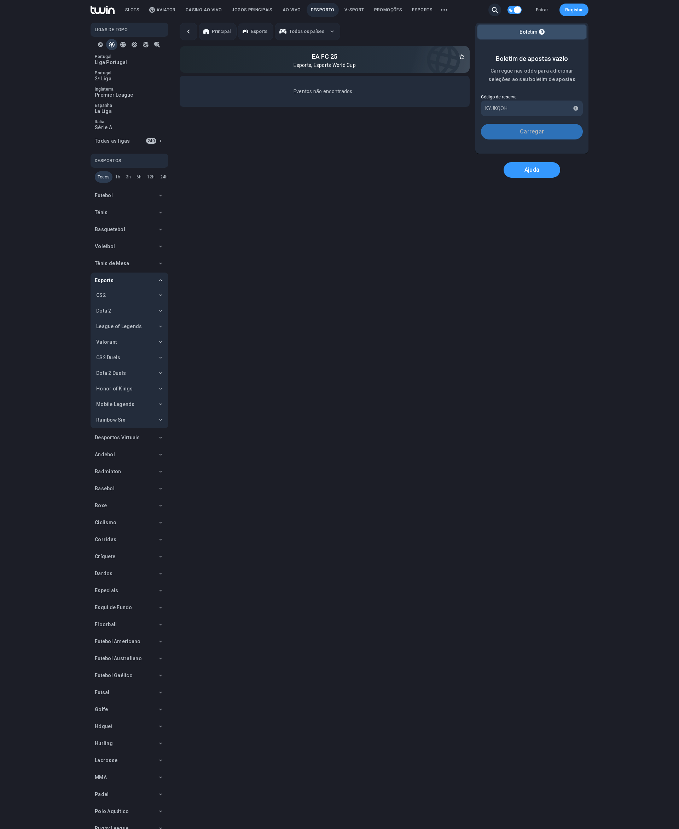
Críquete (105, 556)
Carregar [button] (532, 131)
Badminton (108, 471)
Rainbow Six (110, 420)
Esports (104, 280)
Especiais (106, 590)
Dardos (104, 573)
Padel (102, 794)
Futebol (104, 195)
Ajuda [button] (531, 169)
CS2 (101, 295)
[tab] (100, 44)
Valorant (106, 342)
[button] (494, 10)
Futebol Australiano (118, 658)
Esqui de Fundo (113, 607)
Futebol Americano (117, 641)
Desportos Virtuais (117, 437)
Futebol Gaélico (114, 675)
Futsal (102, 692)
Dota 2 (103, 311)
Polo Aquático (112, 811)
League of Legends (119, 326)
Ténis (101, 212)
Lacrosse (106, 760)
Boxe (101, 505)
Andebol (105, 454)
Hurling (104, 743)
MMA (101, 777)
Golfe (101, 709)
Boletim (531, 32)
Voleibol (105, 246)
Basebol (105, 488)
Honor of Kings (114, 388)
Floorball (106, 624)
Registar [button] (574, 9)
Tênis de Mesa (112, 263)
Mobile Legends (115, 404)
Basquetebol (110, 229)
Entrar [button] (542, 9)
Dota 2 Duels (111, 373)
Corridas (105, 539)
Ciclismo (105, 522)
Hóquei (103, 726)
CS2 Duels (108, 357)
